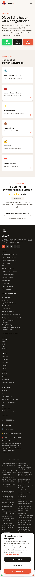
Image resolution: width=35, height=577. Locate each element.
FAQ (3, 393)
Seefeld (4, 346)
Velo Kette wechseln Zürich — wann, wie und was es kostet (25, 494)
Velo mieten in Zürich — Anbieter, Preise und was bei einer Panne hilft (9, 479)
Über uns (4, 390)
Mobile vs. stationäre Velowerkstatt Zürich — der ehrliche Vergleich (25, 522)
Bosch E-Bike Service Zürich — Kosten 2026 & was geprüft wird (25, 508)
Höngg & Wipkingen (8, 325)
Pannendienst (6, 263)
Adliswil (4, 371)
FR (11, 246)
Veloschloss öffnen (8, 266)
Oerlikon (4, 344)
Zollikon (4, 365)
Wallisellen (5, 374)
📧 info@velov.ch (7, 429)
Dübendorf (5, 380)
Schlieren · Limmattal (8, 450)
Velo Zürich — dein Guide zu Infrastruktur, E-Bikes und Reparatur (9, 472)
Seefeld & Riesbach (8, 320)
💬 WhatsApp (6, 425)
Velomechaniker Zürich (9, 260)
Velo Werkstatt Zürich (9, 257)
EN (7, 246)
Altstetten (5, 322)
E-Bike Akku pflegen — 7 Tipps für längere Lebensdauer (25, 488)
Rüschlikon (5, 362)
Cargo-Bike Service (8, 274)
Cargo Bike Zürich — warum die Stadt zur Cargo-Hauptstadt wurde (8, 526)
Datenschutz (6, 408)
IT (15, 246)
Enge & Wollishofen (9, 303)
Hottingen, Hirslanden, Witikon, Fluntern (13, 318)
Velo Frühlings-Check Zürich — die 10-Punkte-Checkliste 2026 (25, 474)
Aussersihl (6, 309)
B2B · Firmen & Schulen (9, 402)
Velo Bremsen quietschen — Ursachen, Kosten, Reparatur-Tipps (25, 515)
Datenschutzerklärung (11, 554)
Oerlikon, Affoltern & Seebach (11, 327)
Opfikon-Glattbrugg (8, 382)
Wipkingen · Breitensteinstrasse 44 (12, 448)
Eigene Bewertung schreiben (17, 218)
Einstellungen (17, 565)
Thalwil (4, 368)
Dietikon (4, 377)
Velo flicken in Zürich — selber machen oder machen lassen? (9, 505)
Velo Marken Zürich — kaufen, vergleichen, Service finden (8, 518)
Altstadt (5, 300)
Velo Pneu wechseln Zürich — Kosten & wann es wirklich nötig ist (9, 498)
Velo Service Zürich (8, 269)
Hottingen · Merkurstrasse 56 (10, 441)
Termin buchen (6, 289)
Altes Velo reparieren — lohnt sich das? (9, 492)
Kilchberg (5, 359)
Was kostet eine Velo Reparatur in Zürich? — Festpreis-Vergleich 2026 (25, 530)
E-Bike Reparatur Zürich (9, 272)
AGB (3, 405)
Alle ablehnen (17, 559)
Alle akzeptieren (17, 571)
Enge (3, 342)
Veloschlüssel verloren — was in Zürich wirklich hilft (9, 465)
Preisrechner (6, 283)
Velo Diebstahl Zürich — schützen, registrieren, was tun (9, 486)
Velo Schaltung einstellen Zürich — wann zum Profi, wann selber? (25, 501)
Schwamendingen (7, 330)
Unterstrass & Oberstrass (11, 314)
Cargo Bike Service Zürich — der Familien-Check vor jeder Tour (25, 481)
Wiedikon (5, 306)
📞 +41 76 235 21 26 (8, 420)
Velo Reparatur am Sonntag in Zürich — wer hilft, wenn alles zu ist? (9, 511)
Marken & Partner (7, 286)
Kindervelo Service (7, 277)
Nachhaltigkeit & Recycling (10, 399)
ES (18, 246)
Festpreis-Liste (6, 280)
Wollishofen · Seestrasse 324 (10, 445)
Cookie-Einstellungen (8, 411)
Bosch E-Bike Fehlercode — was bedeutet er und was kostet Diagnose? (24, 466)
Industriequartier (8, 312)
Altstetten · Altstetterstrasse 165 (11, 443)
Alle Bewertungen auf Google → (17, 214)
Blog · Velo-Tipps (7, 396)
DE (3, 246)
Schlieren (5, 356)
